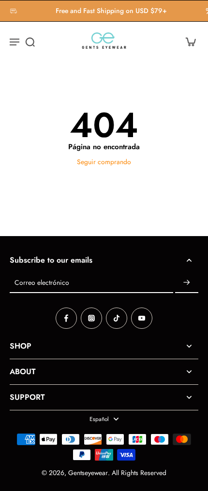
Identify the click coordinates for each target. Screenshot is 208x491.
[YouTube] (141, 318)
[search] (30, 41)
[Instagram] (91, 318)
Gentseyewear (88, 472)
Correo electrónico (42, 282)
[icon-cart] (187, 41)
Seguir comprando (104, 162)
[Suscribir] (186, 283)
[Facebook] (66, 318)
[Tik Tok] (116, 318)
